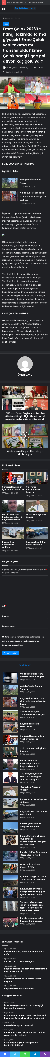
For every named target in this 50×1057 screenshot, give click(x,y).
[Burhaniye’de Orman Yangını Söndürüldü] (10, 827)
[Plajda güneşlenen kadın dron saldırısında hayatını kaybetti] (10, 196)
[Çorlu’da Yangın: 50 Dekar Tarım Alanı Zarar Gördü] (10, 880)
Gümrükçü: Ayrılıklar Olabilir (36, 515)
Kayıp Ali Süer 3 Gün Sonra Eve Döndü (36, 543)
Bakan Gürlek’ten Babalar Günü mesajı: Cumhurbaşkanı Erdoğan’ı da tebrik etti (33, 840)
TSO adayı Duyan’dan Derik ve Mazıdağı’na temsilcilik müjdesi (31, 776)
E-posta (6, 616)
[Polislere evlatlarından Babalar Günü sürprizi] (10, 922)
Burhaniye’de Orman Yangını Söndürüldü (30, 825)
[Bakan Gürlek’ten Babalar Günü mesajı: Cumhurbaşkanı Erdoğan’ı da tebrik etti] (10, 840)
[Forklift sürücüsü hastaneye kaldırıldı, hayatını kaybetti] (13, 506)
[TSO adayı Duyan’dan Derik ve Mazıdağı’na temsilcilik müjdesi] (10, 777)
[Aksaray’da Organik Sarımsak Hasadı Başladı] (10, 715)
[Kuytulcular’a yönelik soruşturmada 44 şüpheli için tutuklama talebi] (10, 892)
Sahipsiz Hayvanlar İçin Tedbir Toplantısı (13, 488)
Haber (17, 18)
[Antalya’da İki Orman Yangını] (10, 183)
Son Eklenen (25, 665)
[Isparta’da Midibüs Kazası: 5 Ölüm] (10, 868)
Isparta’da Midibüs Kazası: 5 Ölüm (30, 866)
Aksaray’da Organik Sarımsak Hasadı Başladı (33, 713)
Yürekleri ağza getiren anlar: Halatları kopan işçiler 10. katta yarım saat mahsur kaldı (31, 906)
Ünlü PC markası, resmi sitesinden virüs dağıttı (32, 675)
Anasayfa (9, 18)
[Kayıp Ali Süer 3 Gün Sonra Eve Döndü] (37, 533)
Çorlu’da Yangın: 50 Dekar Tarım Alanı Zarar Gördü (33, 878)
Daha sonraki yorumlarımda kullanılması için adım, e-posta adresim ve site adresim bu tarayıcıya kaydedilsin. (23, 641)
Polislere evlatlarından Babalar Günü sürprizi (31, 919)
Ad (4, 606)
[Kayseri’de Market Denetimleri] (10, 727)
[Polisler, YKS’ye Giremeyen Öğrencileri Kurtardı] (10, 856)
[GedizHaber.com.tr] (25, 8)
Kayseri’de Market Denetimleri (29, 725)
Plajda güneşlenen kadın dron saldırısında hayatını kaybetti (33, 196)
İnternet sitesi (8, 626)
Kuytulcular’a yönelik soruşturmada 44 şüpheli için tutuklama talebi (33, 891)
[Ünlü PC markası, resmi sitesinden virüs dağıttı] (10, 677)
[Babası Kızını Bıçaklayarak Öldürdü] (13, 533)
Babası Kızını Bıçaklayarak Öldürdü (9, 545)
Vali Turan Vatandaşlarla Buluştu (33, 490)
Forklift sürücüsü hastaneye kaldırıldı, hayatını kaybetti (12, 517)
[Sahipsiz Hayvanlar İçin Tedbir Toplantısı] (13, 478)
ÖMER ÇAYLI (12, 68)
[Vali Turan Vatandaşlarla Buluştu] (37, 478)
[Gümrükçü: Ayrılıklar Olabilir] (37, 506)
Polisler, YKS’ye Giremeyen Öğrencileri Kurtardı (33, 853)
